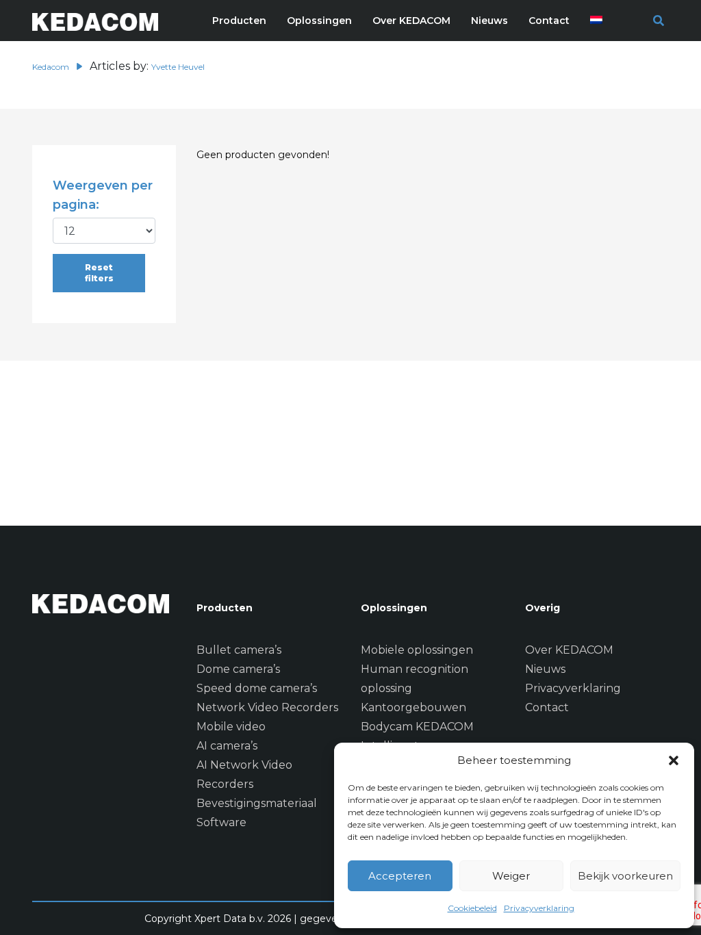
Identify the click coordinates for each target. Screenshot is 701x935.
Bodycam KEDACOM (417, 726)
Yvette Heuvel (178, 67)
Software (221, 822)
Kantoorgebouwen (413, 707)
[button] (673, 760)
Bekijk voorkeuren (625, 875)
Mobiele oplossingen (417, 649)
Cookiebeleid (472, 908)
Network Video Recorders (267, 707)
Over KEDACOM (569, 649)
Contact (547, 707)
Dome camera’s (238, 669)
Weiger (511, 875)
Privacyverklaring (539, 908)
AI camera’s (226, 745)
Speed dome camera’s (256, 688)
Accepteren (399, 875)
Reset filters (99, 272)
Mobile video (231, 726)
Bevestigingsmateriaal (256, 803)
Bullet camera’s (238, 649)
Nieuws (545, 669)
